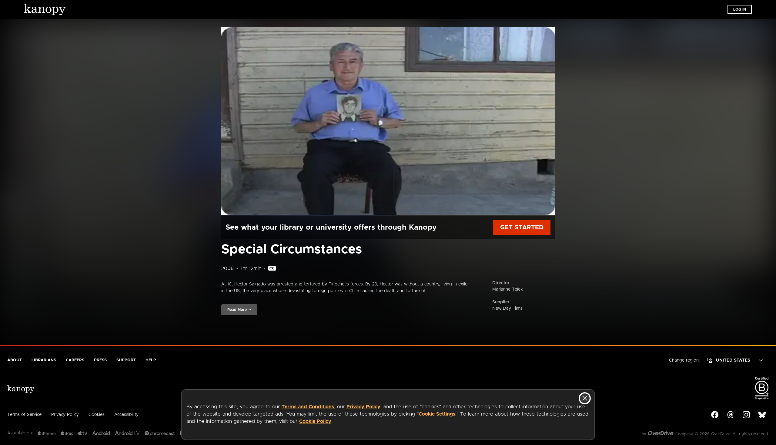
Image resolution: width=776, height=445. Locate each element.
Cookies (97, 415)
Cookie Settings (437, 414)
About (14, 360)
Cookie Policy (315, 421)
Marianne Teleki (507, 289)
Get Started (522, 227)
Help (151, 360)
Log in (739, 9)
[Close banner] (585, 398)
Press (100, 360)
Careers (75, 360)
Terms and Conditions (308, 406)
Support (126, 360)
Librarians (44, 360)
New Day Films (507, 308)
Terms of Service (24, 415)
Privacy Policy (363, 406)
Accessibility (126, 415)
